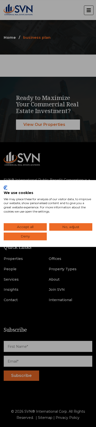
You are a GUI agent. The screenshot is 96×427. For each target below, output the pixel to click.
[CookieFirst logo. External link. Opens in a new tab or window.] (5, 187)
